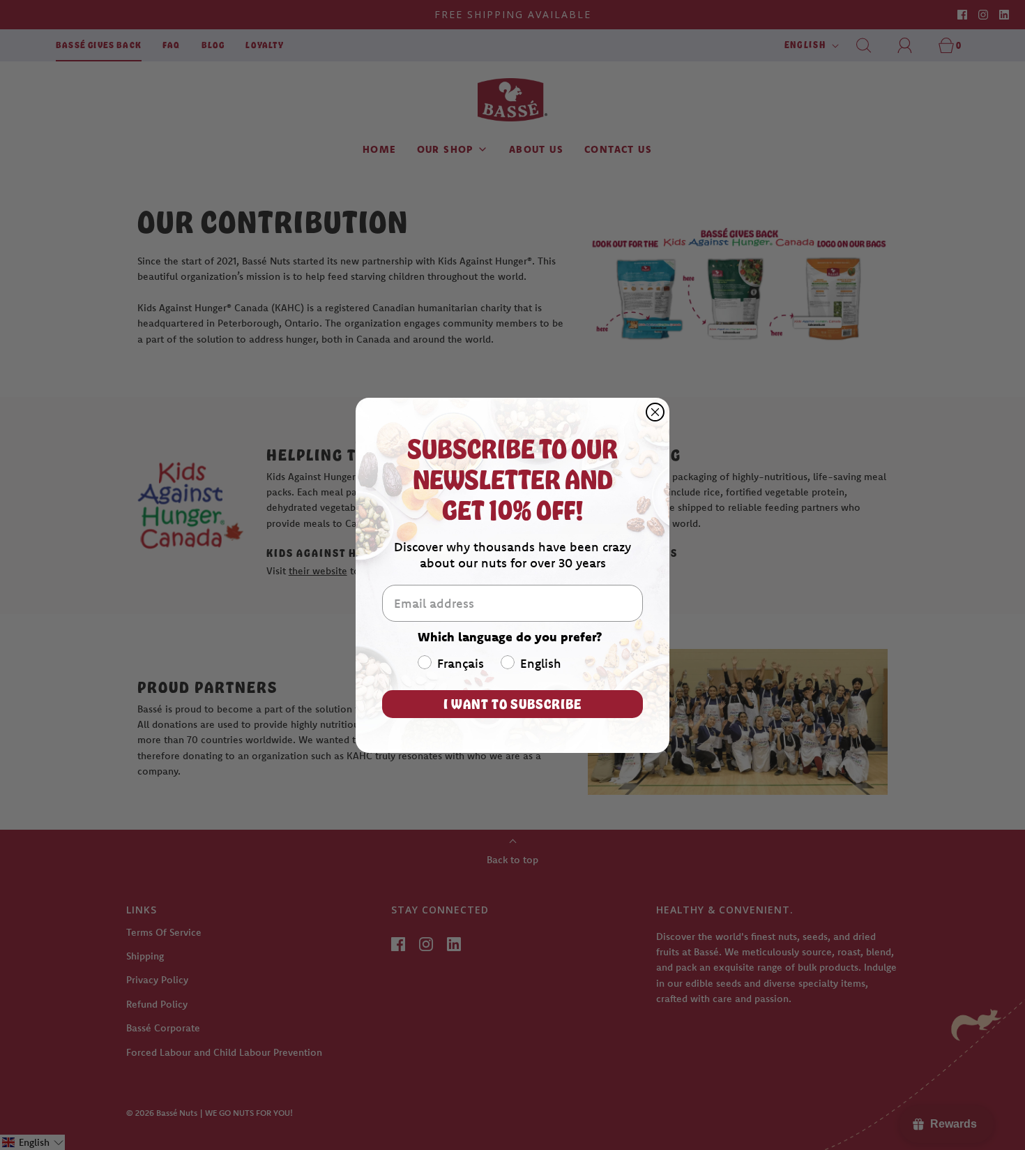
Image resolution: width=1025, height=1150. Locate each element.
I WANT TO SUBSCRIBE (512, 704)
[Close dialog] (655, 412)
